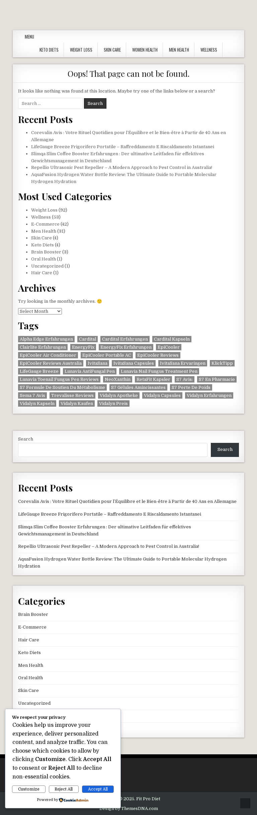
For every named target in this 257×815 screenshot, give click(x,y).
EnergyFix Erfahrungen (126, 347)
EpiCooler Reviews (158, 355)
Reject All (64, 789)
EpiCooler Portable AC (106, 355)
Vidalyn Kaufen (77, 403)
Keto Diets (49, 49)
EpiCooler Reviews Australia (51, 363)
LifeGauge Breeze (39, 371)
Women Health (145, 49)
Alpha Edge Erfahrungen (46, 339)
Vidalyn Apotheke (119, 395)
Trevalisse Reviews (72, 395)
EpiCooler (169, 347)
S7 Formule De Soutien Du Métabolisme (62, 387)
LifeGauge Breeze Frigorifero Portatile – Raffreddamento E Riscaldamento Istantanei (122, 146)
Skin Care (112, 49)
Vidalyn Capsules (162, 395)
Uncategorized (47, 266)
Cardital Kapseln (172, 339)
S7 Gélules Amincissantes (138, 387)
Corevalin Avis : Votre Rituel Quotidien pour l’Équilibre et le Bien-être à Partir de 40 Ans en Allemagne (127, 501)
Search (25, 439)
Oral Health (43, 258)
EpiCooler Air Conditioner (48, 355)
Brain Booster (46, 251)
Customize (28, 789)
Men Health (179, 49)
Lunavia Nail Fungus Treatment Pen (159, 371)
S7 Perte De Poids (191, 387)
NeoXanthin (118, 379)
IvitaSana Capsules (133, 363)
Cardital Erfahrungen (125, 339)
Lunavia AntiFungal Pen (90, 371)
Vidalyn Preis (113, 403)
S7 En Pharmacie (217, 379)
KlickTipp (222, 363)
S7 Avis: (184, 379)
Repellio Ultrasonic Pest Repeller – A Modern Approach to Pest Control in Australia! (121, 167)
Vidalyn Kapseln (37, 403)
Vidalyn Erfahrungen (209, 395)
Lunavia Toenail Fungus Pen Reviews (59, 379)
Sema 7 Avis (32, 395)
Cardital (87, 339)
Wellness (208, 49)
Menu (29, 36)
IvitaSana (97, 363)
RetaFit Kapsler (153, 379)
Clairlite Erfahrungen (43, 347)
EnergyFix (83, 347)
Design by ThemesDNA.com (128, 808)
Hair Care (41, 272)
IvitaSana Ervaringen (182, 363)
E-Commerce (45, 224)
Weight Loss (81, 49)
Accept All (98, 789)
